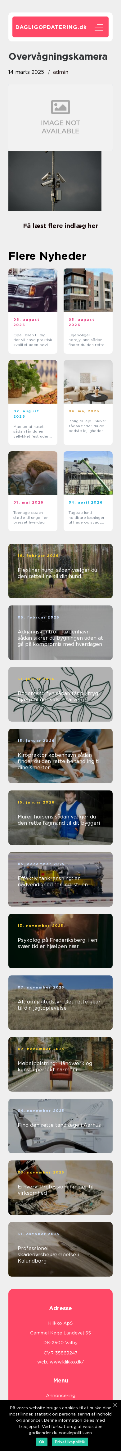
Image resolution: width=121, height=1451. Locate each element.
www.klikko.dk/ (67, 1362)
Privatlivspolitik (70, 1441)
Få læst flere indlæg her (60, 226)
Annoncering (60, 1395)
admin (60, 72)
